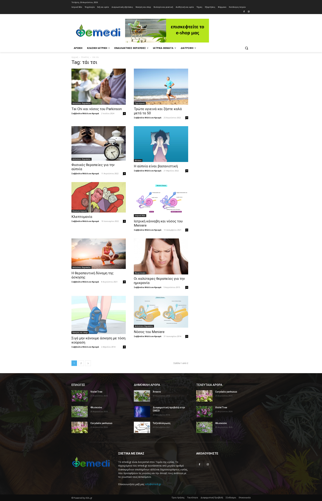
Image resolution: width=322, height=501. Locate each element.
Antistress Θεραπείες (81, 103)
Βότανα (138, 160)
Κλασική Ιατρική (79, 211)
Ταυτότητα (192, 497)
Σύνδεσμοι (231, 497)
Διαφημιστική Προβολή (212, 497)
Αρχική (74, 57)
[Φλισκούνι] (79, 411)
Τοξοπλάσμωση (161, 423)
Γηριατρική (140, 103)
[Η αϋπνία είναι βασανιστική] (161, 144)
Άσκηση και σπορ (80, 332)
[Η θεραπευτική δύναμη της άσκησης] (98, 253)
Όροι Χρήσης (178, 497)
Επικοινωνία (245, 497)
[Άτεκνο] (142, 396)
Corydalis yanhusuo (101, 423)
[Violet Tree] (79, 396)
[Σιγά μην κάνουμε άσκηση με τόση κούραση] (98, 315)
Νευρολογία (140, 273)
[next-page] (88, 363)
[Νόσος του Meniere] (161, 311)
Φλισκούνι (96, 407)
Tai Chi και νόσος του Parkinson (96, 109)
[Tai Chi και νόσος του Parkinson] (98, 87)
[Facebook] (244, 12)
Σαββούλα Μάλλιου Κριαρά (85, 113)
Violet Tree (96, 391)
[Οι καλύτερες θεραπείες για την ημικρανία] (161, 256)
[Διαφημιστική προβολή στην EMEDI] (142, 411)
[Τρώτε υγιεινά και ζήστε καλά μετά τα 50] (161, 87)
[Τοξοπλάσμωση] (142, 427)
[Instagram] (249, 12)
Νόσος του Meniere (149, 332)
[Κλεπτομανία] (98, 197)
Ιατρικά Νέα (140, 215)
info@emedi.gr (153, 484)
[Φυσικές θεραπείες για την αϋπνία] (98, 143)
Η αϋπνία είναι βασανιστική (156, 166)
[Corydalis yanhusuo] (79, 427)
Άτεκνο (157, 391)
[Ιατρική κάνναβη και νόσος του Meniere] (161, 199)
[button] (247, 48)
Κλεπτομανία (81, 217)
